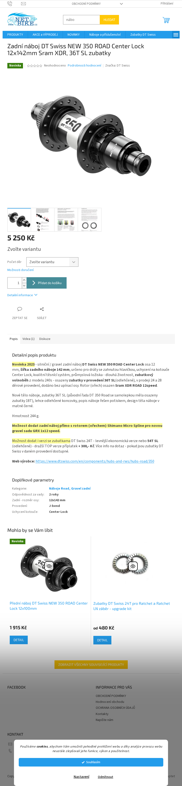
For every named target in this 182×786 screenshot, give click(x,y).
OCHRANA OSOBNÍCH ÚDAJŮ (113, 707)
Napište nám (103, 720)
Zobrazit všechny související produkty (89, 664)
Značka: (115, 65)
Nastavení (79, 776)
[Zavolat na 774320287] (12, 3)
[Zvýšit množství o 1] (22, 280)
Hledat (107, 20)
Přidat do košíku (48, 283)
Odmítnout (103, 777)
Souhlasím (92, 762)
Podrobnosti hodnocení (83, 65)
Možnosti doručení (18, 270)
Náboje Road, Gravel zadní (68, 488)
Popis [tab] (12, 339)
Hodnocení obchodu (108, 702)
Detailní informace (18, 295)
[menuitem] (13, 34)
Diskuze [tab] (43, 339)
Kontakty (100, 714)
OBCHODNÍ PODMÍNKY (84, 4)
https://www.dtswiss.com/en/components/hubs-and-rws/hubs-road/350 (93, 461)
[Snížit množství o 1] (22, 285)
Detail (17, 640)
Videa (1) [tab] (27, 339)
